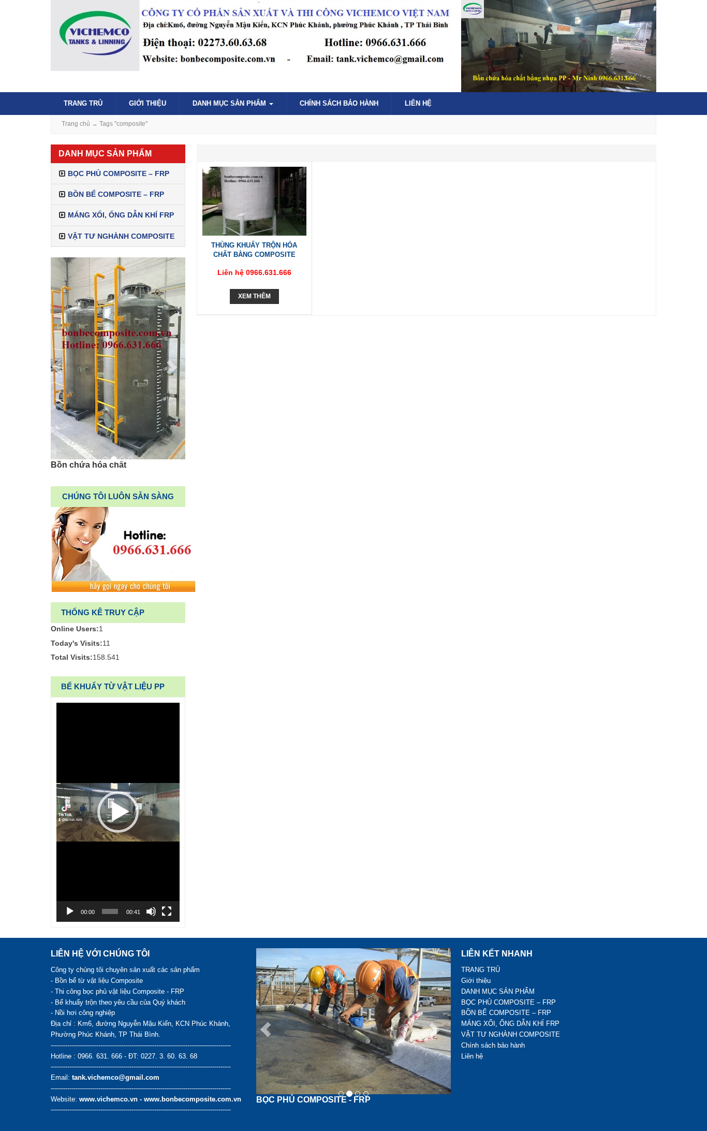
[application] (118, 812)
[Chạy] (70, 911)
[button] (118, 812)
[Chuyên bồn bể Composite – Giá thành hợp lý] (251, 35)
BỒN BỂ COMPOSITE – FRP (116, 194)
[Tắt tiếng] (151, 911)
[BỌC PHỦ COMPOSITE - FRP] (353, 1021)
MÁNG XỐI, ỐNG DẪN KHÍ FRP (121, 215)
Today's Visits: (76, 643)
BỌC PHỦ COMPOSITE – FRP (118, 173)
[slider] (110, 911)
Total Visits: (72, 657)
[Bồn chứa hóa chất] (118, 358)
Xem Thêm (254, 296)
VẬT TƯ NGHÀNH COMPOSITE (121, 236)
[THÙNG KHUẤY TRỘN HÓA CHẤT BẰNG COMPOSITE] (254, 200)
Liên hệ (418, 103)
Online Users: (75, 629)
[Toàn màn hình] (166, 911)
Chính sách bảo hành (339, 103)
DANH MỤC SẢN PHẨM (230, 103)
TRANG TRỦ (83, 103)
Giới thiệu (147, 103)
